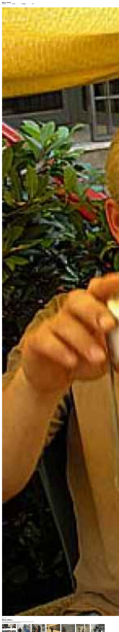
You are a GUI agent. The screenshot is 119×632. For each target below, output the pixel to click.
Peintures (4, 3)
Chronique (24, 3)
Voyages (13, 3)
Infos (33, 3)
